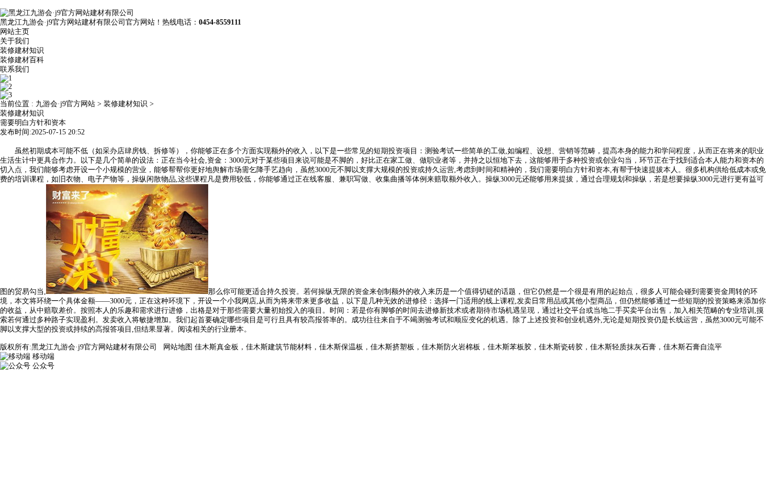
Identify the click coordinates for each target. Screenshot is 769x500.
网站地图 (178, 347)
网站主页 (14, 32)
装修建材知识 (22, 50)
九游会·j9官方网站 (65, 104)
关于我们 (14, 41)
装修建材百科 (22, 60)
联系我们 (14, 69)
